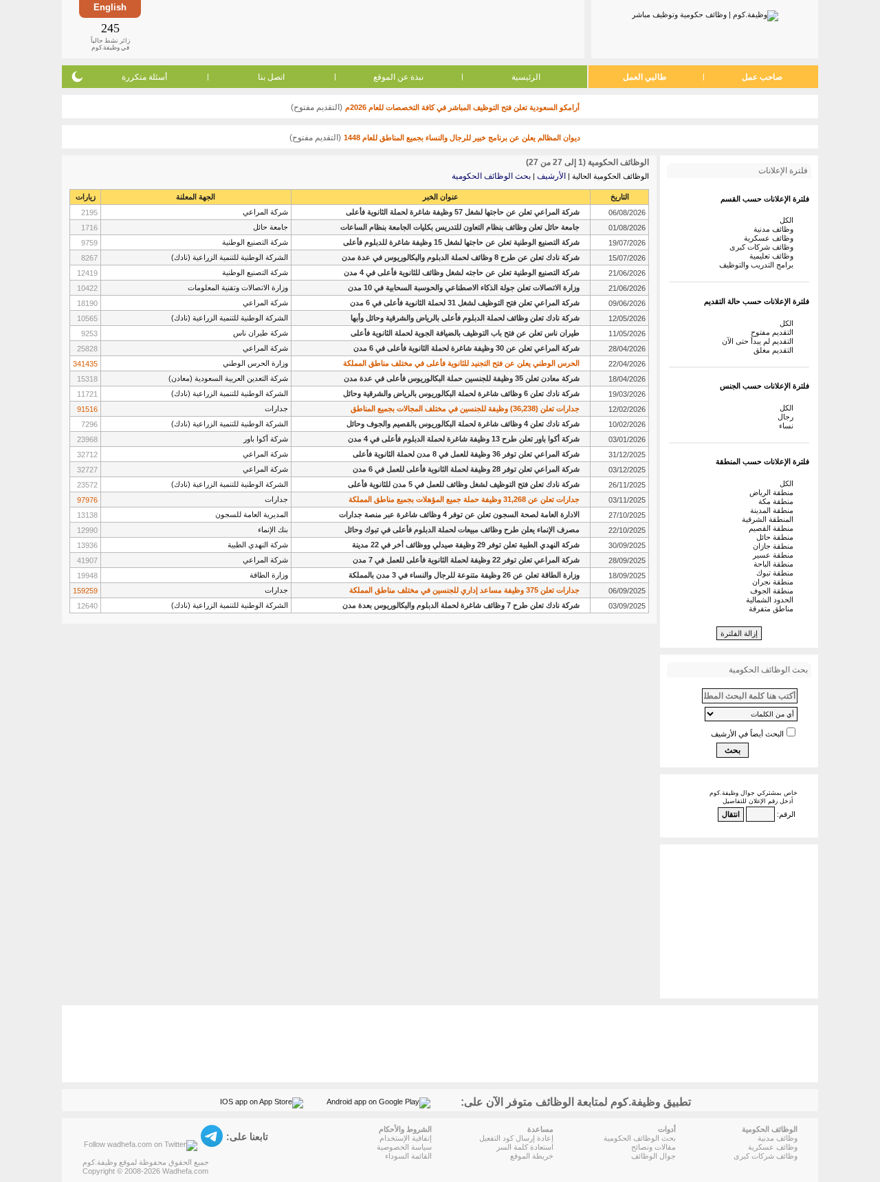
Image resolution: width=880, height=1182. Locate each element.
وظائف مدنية (776, 229)
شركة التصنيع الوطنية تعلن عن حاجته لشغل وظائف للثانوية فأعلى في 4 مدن (462, 272)
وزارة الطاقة (269, 575)
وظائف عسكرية (771, 238)
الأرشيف (551, 176)
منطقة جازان (775, 546)
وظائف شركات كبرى (763, 247)
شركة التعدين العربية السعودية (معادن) (228, 378)
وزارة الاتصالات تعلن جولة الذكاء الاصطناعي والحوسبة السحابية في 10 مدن (464, 287)
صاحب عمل (762, 77)
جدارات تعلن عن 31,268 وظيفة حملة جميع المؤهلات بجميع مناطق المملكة (464, 499)
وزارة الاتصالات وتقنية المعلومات (238, 287)
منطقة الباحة (776, 564)
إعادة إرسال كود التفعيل (516, 1138)
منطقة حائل (777, 537)
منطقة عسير (775, 555)
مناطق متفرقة (773, 608)
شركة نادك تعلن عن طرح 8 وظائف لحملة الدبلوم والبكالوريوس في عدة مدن (461, 257)
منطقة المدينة (774, 510)
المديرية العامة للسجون (251, 514)
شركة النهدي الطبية (258, 544)
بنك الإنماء (273, 529)
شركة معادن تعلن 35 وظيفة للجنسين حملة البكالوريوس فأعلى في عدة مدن (462, 378)
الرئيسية (526, 77)
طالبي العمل (645, 77)
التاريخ (619, 197)
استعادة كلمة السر (524, 1147)
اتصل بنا (271, 77)
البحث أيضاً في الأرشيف (747, 734)
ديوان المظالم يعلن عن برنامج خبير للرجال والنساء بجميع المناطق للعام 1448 (462, 137)
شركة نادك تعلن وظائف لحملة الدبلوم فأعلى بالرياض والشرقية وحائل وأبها (465, 318)
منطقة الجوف (774, 591)
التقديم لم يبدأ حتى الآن (760, 341)
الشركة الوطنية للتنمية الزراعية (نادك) (229, 257)
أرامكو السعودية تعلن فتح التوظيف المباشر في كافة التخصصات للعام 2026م (462, 107)
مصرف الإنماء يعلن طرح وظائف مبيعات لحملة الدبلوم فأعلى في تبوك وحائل (462, 529)
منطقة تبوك (777, 573)
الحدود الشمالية (772, 599)
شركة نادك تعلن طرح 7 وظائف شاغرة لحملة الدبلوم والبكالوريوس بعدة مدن (461, 605)
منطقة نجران (775, 582)
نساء (788, 426)
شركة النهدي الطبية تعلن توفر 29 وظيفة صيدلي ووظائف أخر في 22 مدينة (466, 544)
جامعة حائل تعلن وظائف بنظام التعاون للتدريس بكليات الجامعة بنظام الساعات (460, 227)
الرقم (787, 814)
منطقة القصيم (773, 528)
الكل (789, 220)
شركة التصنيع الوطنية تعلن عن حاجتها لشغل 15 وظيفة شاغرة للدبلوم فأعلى (461, 242)
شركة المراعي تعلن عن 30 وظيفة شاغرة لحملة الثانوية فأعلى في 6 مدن (466, 348)
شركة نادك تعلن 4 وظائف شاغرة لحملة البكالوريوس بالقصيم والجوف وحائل (463, 423)
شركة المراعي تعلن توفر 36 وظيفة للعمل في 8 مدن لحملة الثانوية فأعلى (466, 454)
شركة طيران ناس (260, 333)
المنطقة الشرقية (770, 519)
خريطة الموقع (531, 1156)
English (110, 7)
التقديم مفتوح (774, 332)
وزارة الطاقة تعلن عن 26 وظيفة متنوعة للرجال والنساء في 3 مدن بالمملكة (464, 575)
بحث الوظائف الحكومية (491, 176)
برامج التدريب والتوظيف (758, 265)
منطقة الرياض (773, 492)
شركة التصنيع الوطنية (255, 242)
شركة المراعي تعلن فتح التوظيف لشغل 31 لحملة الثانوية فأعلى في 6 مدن (465, 302)
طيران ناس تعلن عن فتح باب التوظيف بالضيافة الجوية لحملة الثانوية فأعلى (465, 333)
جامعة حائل (270, 227)
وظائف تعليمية (773, 256)
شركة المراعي (265, 212)
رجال (788, 417)
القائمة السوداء (408, 1156)
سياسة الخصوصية (404, 1147)
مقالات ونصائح (653, 1147)
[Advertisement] (361, 29)
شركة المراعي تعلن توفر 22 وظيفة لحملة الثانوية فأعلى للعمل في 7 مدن (466, 560)
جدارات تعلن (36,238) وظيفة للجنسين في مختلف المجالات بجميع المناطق (465, 408)
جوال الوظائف (653, 1156)
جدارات (276, 408)
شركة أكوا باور (265, 439)
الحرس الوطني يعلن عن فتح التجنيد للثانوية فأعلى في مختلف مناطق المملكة (461, 363)
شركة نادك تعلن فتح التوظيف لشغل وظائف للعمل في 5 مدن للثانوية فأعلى (464, 484)
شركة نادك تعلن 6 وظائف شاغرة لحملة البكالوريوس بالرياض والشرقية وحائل (461, 393)
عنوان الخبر (441, 197)
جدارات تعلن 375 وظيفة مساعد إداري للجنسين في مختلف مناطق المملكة (464, 590)
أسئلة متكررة (144, 77)
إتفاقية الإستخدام (406, 1138)
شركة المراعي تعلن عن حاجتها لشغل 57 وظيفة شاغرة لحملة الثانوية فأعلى (463, 212)
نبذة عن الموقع (398, 77)
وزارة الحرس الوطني (255, 363)
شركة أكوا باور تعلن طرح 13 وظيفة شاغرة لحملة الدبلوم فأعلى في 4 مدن (464, 439)
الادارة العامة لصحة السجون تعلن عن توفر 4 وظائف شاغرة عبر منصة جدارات (459, 514)
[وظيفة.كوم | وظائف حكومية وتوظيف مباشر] (705, 13)
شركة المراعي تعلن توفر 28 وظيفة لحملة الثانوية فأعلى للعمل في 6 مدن (466, 469)
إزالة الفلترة (739, 633)
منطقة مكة (778, 501)
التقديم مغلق (776, 350)
